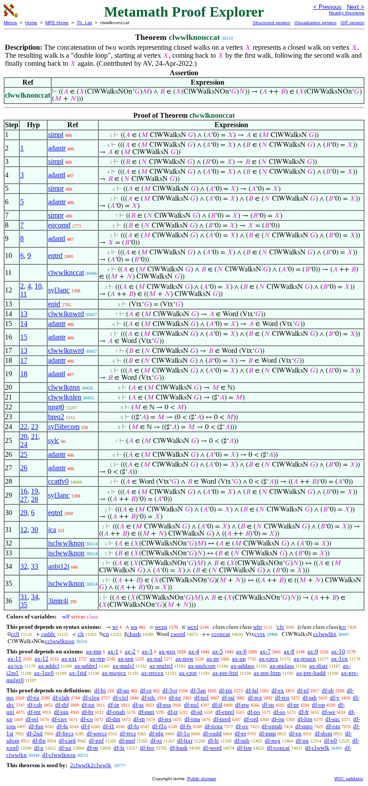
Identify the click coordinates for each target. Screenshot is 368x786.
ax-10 (338, 651)
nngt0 (56, 407)
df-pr (293, 704)
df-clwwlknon (59, 755)
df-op (318, 704)
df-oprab (272, 726)
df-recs (128, 733)
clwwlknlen (64, 397)
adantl (56, 175)
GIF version (352, 22)
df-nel (201, 697)
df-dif (62, 704)
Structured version (271, 22)
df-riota (214, 726)
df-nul (191, 704)
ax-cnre (188, 673)
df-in (113, 704)
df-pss (164, 704)
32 (23, 566)
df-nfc (148, 697)
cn (106, 634)
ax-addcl (48, 665)
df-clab (61, 697)
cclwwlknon (59, 641)
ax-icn (15, 665)
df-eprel (224, 712)
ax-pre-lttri (225, 673)
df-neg (272, 740)
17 (23, 360)
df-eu (33, 697)
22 (23, 426)
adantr (57, 148)
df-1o (183, 733)
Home (31, 22)
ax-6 (241, 651)
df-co (86, 719)
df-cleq (91, 697)
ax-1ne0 (44, 673)
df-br (87, 712)
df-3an (198, 690)
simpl (55, 134)
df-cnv (59, 719)
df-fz (119, 747)
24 (23, 444)
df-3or (169, 690)
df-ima (192, 719)
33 (34, 566)
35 (23, 605)
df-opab (115, 712)
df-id (196, 712)
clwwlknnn (64, 387)
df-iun (61, 712)
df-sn (268, 704)
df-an (123, 690)
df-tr (172, 712)
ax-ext (69, 658)
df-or (146, 690)
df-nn (302, 740)
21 (34, 436)
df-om (333, 726)
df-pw (242, 704)
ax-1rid (78, 673)
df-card (67, 740)
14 (23, 323)
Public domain (201, 778)
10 (38, 286)
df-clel (120, 697)
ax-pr (212, 658)
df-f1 (108, 726)
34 (34, 597)
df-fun (36, 726)
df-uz (65, 747)
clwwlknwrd (66, 314)
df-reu (282, 697)
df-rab (309, 697)
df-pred (222, 719)
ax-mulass (282, 665)
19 (34, 491)
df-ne (175, 697)
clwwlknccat (66, 272)
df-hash (179, 747)
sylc (53, 440)
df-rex (255, 697)
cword (178, 634)
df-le (213, 740)
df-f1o (159, 726)
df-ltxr (185, 740)
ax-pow (184, 658)
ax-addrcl (85, 665)
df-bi (100, 690)
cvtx (259, 634)
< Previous (327, 7)
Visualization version (315, 22)
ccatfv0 (58, 481)
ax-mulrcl (161, 665)
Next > (355, 7)
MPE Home (57, 22)
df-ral (228, 697)
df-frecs (65, 733)
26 (23, 468)
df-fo (133, 726)
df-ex (278, 690)
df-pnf (96, 740)
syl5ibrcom (63, 426)
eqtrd (55, 255)
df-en (295, 733)
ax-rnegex (114, 673)
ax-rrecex (152, 673)
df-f (85, 726)
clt (81, 634)
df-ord (251, 719)
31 (23, 597)
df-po (253, 712)
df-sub (242, 740)
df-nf (303, 690)
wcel (192, 626)
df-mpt (146, 712)
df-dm (113, 719)
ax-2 (130, 651)
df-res (164, 719)
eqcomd (59, 225)
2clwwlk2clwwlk (90, 765)
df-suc (332, 719)
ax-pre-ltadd (311, 673)
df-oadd (212, 733)
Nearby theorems (346, 12)
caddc (48, 634)
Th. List (84, 22)
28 (34, 499)
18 (23, 374)
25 (23, 454)
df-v (335, 697)
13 (23, 314)
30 (34, 529)
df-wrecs (97, 733)
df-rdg (156, 733)
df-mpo (304, 726)
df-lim (305, 719)
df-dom (323, 733)
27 (23, 499)
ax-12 (41, 658)
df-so (279, 712)
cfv (281, 626)
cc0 (15, 634)
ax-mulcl (123, 665)
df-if (217, 704)
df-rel (32, 719)
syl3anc (59, 290)
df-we (328, 712)
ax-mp (93, 651)
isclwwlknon (66, 543)
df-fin (39, 740)
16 (23, 491)
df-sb (328, 690)
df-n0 (330, 740)
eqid (54, 304)
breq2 (56, 417)
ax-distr (318, 665)
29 (23, 512)
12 (23, 529)
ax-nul (154, 658)
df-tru (225, 690)
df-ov (242, 726)
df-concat (278, 747)
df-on (278, 719)
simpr (56, 188)
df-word (212, 747)
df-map (267, 733)
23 (34, 426)
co (343, 626)
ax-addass (242, 665)
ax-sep (126, 658)
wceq (161, 626)
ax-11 (15, 658)
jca (52, 529)
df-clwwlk (317, 747)
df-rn (139, 719)
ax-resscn (305, 658)
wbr (257, 626)
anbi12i (58, 566)
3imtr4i (58, 601)
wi (115, 626)
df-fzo (147, 747)
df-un (88, 704)
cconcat (220, 634)
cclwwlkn (325, 634)
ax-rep (97, 658)
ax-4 (193, 651)
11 (23, 294)
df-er (240, 733)
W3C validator (348, 778)
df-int (34, 712)
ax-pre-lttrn (267, 673)
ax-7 (265, 651)
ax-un (239, 658)
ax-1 (113, 651)
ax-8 (289, 651)
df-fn (62, 726)
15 (23, 337)
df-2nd (34, 733)
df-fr (303, 712)
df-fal (251, 690)
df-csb (34, 704)
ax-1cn (339, 658)
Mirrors (10, 22)
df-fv (186, 726)
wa (134, 626)
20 (23, 436)
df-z (39, 747)
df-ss (138, 704)
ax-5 (217, 651)
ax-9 (312, 651)
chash (134, 634)
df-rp (92, 747)
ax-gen (167, 651)
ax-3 (147, 651)
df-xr (156, 740)
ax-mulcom (201, 665)
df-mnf (127, 740)
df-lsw (244, 747)
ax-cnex (268, 658)
